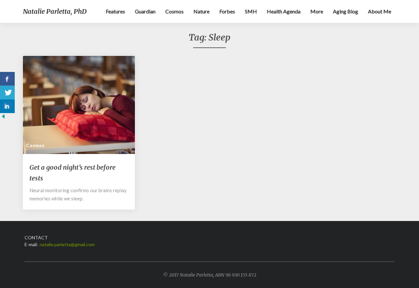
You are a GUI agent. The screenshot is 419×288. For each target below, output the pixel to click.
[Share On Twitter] (7, 92)
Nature (201, 11)
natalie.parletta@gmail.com (67, 244)
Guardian (145, 11)
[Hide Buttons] (3, 118)
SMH (251, 11)
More (316, 11)
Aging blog (345, 11)
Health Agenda (284, 11)
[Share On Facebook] (7, 79)
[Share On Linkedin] (7, 106)
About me (379, 11)
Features (115, 11)
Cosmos (174, 11)
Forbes (227, 11)
